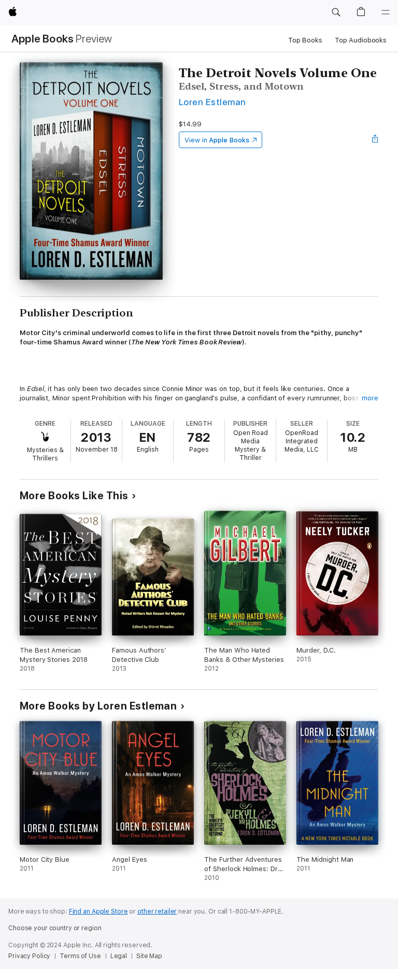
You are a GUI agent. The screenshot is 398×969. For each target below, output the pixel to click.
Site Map (149, 956)
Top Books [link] (305, 40)
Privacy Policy (29, 956)
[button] (335, 12)
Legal (118, 956)
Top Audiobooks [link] (361, 40)
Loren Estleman (212, 101)
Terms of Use (80, 956)
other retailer (157, 911)
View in (216, 140)
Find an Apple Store (98, 911)
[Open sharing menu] (375, 140)
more (370, 398)
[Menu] (385, 12)
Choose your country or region (55, 928)
